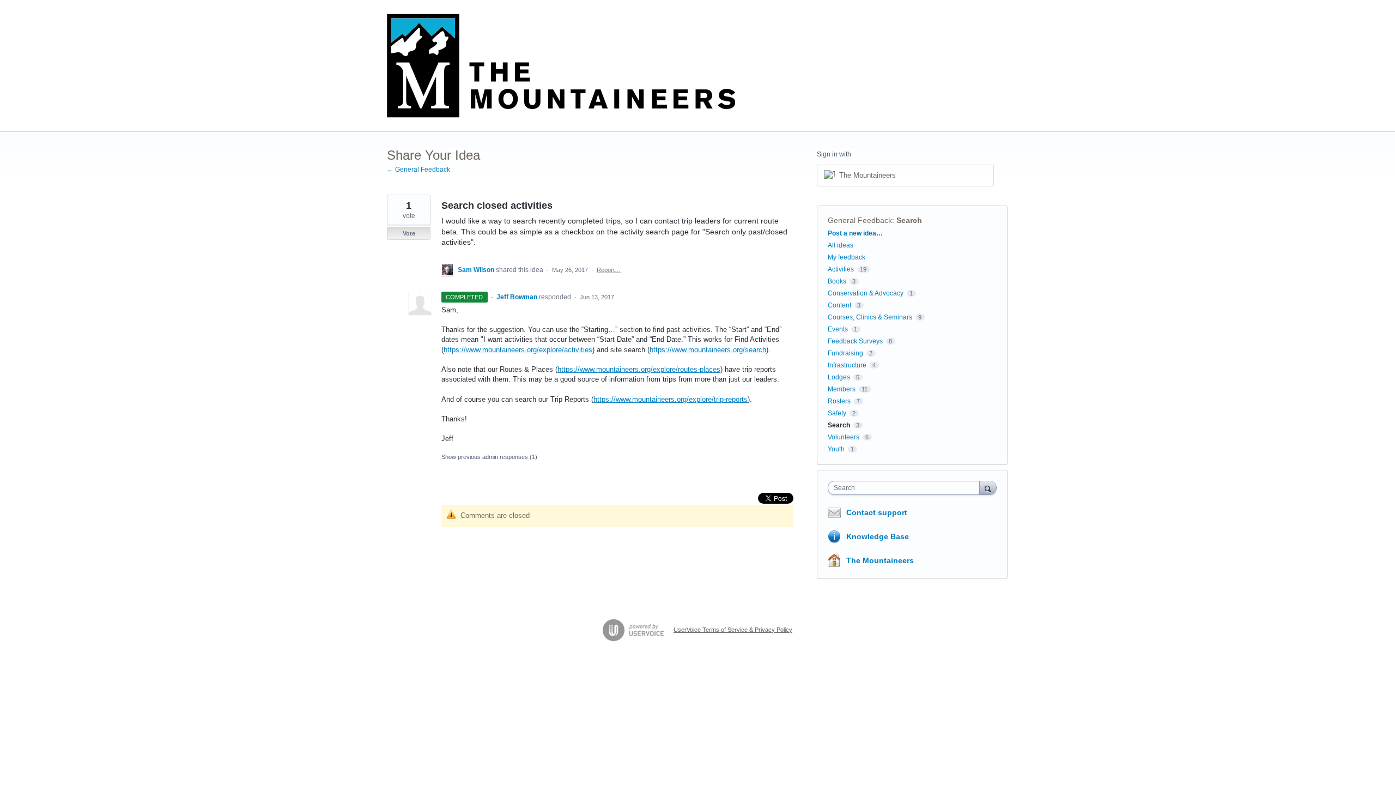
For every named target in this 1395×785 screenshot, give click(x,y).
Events (838, 329)
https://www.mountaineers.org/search (708, 350)
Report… (609, 270)
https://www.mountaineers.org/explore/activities (518, 350)
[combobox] (906, 488)
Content (839, 305)
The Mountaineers (880, 560)
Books (837, 281)
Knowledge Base (877, 536)
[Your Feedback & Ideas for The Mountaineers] (561, 66)
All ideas (840, 245)
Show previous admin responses (489, 457)
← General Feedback (418, 169)
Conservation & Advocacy (865, 293)
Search (909, 220)
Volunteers (843, 437)
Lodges (839, 377)
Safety (837, 413)
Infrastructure (847, 365)
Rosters (839, 401)
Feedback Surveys (855, 341)
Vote (409, 233)
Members (842, 389)
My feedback (846, 257)
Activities (841, 269)
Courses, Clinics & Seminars (870, 317)
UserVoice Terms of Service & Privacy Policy (733, 629)
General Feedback (860, 220)
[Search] (988, 487)
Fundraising (845, 353)
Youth (836, 449)
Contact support (876, 512)
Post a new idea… (855, 233)
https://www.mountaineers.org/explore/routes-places (638, 369)
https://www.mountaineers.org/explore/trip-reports (670, 399)
